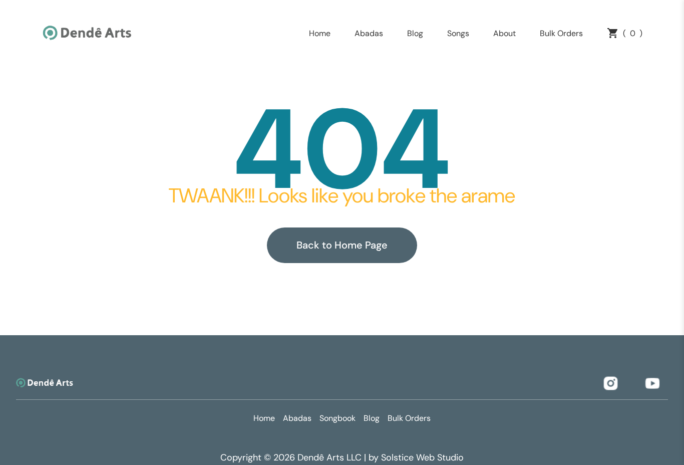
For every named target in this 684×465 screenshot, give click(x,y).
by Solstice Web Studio (416, 457)
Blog (415, 33)
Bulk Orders (561, 33)
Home (319, 33)
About (504, 33)
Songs (458, 33)
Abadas (369, 33)
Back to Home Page (342, 245)
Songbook (337, 418)
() (632, 33)
